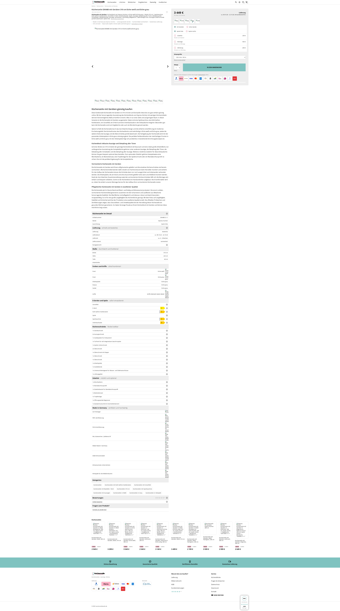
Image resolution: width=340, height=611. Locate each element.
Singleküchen (142, 2)
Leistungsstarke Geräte (124, 22)
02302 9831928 (218, 595)
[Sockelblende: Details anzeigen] (167, 367)
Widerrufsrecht (176, 581)
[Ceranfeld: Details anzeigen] (167, 304)
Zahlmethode (201, 74)
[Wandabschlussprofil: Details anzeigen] (167, 385)
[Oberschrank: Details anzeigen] (167, 349)
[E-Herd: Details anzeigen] (167, 308)
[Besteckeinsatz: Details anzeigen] (167, 393)
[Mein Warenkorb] (246, 2)
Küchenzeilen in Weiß (119, 493)
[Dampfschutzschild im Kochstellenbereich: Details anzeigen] (167, 404)
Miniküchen (132, 2)
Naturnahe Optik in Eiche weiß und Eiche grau (116, 24)
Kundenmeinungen (177, 588)
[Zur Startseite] (99, 2)
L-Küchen (122, 2)
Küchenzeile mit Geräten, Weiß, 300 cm (98, 538)
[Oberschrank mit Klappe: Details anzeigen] (167, 352)
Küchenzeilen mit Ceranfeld (142, 485)
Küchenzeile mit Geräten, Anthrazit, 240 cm (145, 539)
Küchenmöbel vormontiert (140, 22)
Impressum (215, 588)
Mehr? (175, 70)
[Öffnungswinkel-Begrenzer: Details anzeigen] (167, 400)
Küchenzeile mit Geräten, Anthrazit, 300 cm (224, 539)
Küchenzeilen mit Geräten (111, 6)
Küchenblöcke (216, 577)
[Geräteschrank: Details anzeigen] (167, 330)
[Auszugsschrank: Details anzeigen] (167, 334)
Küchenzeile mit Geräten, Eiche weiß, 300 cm (130, 540)
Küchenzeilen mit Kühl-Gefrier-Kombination (118, 485)
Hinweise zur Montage (179, 44)
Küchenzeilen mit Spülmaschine (142, 489)
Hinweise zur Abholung (179, 50)
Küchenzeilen (112, 2)
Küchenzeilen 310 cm (123, 489)
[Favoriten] (167, 12)
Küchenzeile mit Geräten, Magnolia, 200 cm (240, 542)
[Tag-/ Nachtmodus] (239, 2)
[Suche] (236, 2)
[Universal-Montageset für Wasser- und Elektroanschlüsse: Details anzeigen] (167, 370)
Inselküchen (163, 2)
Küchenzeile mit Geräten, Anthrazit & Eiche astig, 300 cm (161, 540)
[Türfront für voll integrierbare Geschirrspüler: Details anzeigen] (167, 341)
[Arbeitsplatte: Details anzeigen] (167, 363)
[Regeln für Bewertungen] (167, 502)
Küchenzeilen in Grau (136, 493)
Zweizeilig (153, 2)
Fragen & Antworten (218, 581)
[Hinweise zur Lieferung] (167, 228)
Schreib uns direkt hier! (100, 510)
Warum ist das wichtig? (179, 60)
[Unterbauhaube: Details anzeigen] (167, 322)
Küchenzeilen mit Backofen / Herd (104, 489)
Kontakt (213, 592)
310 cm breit (96, 24)
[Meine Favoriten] (243, 2)
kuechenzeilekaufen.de (101, 606)
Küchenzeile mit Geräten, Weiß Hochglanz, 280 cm (208, 538)
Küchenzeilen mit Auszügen (102, 493)
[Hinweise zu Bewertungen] (167, 498)
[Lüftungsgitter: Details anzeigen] (167, 374)
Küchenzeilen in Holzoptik (153, 493)
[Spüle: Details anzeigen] (167, 315)
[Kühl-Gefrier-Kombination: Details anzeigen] (167, 312)
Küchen (93, 6)
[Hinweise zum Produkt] (167, 213)
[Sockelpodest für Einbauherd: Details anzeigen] (167, 338)
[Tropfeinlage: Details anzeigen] (167, 396)
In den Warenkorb (214, 67)
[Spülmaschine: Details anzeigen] (167, 319)
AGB (172, 584)
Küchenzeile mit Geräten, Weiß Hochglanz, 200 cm (192, 540)
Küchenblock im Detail (137, 24)
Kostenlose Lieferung (156, 22)
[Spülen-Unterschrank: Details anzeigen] (167, 345)
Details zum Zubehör (179, 37)
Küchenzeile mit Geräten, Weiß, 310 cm (114, 539)
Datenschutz (215, 584)
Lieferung (174, 577)
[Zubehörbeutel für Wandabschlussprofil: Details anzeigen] (167, 389)
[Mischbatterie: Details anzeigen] (167, 382)
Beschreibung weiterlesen (117, 19)
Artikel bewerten (97, 502)
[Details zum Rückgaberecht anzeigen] (167, 245)
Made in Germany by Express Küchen (104, 22)
